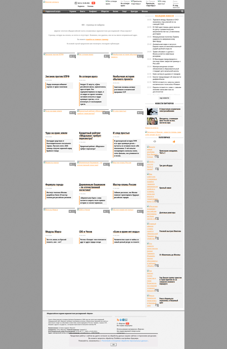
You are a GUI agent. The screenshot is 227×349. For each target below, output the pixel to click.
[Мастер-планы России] (127, 171)
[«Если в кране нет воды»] (127, 218)
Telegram (121, 320)
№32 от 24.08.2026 (83, 3)
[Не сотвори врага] (93, 63)
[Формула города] (59, 171)
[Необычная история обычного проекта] (127, 63)
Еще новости (164, 98)
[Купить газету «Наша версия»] (76, 3)
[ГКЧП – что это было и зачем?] (152, 165)
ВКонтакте (123, 320)
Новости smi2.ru (151, 128)
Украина (73, 11)
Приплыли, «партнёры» (151, 4)
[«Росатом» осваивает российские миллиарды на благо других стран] (152, 212)
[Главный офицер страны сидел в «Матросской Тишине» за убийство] (152, 231)
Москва (145, 11)
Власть (82, 11)
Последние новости (164, 15)
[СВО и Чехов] (93, 218)
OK (113, 344)
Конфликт (93, 11)
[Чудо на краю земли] (59, 120)
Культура (134, 11)
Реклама (90, 6)
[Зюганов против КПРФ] (59, 63)
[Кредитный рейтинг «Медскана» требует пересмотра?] (93, 120)
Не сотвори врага (125, 4)
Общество (105, 11)
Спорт (124, 11)
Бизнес (115, 11)
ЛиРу (126, 320)
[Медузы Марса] (59, 218)
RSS (118, 320)
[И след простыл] (127, 120)
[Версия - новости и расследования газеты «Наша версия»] (58, 6)
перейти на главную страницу (97, 39)
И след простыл (176, 6)
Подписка (81, 6)
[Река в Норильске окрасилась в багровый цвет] (152, 300)
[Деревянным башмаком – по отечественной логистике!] (93, 171)
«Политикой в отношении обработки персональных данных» (124, 340)
